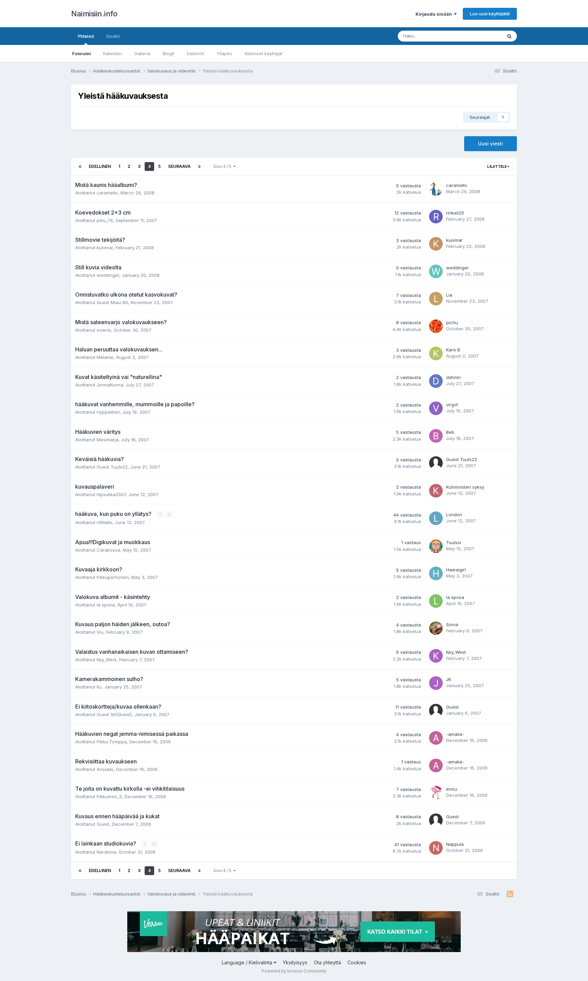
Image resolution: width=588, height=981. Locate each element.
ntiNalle (104, 522)
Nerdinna (106, 852)
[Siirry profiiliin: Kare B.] (436, 353)
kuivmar (105, 247)
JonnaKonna (110, 384)
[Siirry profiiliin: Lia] (436, 298)
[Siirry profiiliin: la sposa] (436, 601)
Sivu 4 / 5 (223, 166)
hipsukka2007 (111, 494)
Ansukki (105, 769)
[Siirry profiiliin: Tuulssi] (436, 546)
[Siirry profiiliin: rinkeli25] (436, 216)
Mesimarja (107, 439)
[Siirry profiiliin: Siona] (436, 628)
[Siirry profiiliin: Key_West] (436, 656)
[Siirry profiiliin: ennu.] (436, 793)
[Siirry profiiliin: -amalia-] (436, 738)
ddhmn (453, 377)
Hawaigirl (456, 569)
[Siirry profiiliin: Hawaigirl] (436, 573)
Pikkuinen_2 (109, 796)
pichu (452, 322)
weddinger (108, 275)
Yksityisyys (295, 962)
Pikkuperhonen (113, 577)
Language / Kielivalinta (248, 962)
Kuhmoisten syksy (465, 487)
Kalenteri (112, 53)
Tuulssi (453, 542)
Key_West (106, 659)
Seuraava (179, 166)
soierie (104, 330)
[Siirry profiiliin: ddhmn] (436, 381)
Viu (100, 632)
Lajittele (497, 166)
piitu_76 (105, 220)
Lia (449, 295)
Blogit (168, 53)
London (454, 514)
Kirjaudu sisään (434, 14)
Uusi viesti (490, 143)
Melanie (105, 357)
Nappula (455, 844)
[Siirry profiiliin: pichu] (436, 326)
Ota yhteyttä (327, 962)
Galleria (142, 53)
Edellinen (100, 166)
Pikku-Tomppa (112, 741)
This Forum (481, 35)
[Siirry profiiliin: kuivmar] (436, 244)
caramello (107, 192)
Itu (99, 687)
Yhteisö (85, 36)
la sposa (106, 604)
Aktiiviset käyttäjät (263, 53)
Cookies (356, 962)
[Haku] (509, 36)
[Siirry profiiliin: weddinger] (436, 271)
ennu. (452, 789)
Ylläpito (224, 53)
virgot (452, 404)
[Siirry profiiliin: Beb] (436, 436)
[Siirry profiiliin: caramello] (436, 189)
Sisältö (113, 36)
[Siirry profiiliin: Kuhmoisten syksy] (436, 490)
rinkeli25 (455, 213)
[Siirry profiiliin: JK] (436, 683)
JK (448, 679)
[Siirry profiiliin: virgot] (436, 408)
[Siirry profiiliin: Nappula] (436, 848)
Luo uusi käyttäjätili (490, 13)
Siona (452, 624)
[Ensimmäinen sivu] (80, 166)
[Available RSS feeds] (510, 894)
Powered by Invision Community (294, 971)
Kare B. (453, 349)
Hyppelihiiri (108, 412)
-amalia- (455, 734)
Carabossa (108, 550)
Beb (450, 432)
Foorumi (81, 53)
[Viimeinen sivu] (199, 166)
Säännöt (195, 53)
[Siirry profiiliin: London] (436, 518)
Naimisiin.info (94, 13)
